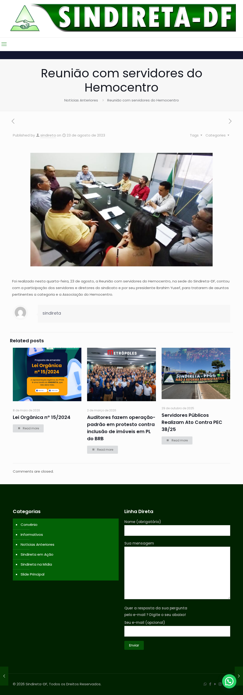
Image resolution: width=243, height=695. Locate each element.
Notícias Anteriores (81, 100)
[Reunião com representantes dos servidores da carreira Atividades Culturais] (4, 676)
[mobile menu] (4, 44)
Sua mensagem (139, 543)
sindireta (48, 135)
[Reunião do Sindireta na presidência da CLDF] (239, 676)
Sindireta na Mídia (36, 564)
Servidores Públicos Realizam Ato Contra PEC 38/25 (192, 422)
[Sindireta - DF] (121, 17)
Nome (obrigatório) (142, 521)
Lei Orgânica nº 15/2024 (41, 417)
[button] (229, 681)
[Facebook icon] (210, 684)
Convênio (29, 524)
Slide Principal (32, 574)
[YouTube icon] (215, 684)
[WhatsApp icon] (205, 684)
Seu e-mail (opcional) (144, 622)
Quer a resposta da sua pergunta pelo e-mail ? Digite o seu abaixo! (155, 611)
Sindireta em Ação (37, 554)
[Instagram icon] (220, 684)
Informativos (32, 534)
